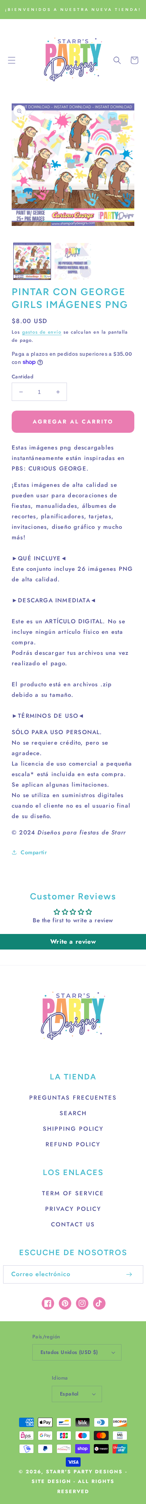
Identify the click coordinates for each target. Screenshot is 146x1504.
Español (69, 1393)
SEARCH (73, 1113)
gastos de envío (42, 332)
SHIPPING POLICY (73, 1129)
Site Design (51, 1481)
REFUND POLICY (73, 1144)
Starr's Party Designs (84, 1471)
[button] (11, 60)
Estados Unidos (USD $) (69, 1352)
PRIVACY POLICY (73, 1209)
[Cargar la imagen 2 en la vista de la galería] (73, 261)
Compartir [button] (34, 852)
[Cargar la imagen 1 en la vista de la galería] (32, 261)
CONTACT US (73, 1224)
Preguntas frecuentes (73, 1097)
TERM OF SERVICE (73, 1193)
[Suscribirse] (129, 1274)
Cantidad (22, 376)
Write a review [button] (73, 941)
